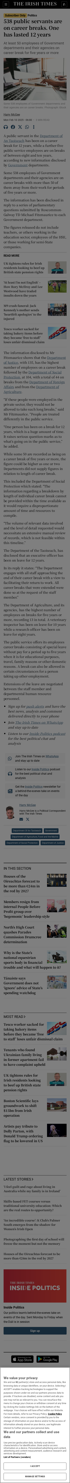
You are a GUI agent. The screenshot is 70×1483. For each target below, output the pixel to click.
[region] (35, 1425)
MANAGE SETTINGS (35, 1476)
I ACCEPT (35, 1466)
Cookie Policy (55, 1414)
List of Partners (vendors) (17, 1457)
